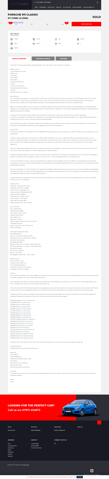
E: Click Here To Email (36, 447)
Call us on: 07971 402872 (24, 410)
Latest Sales (51, 7)
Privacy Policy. (25, 464)
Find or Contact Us (88, 7)
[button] (99, 422)
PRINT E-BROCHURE (86, 24)
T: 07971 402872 (35, 443)
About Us (58, 7)
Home (36, 7)
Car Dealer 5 (97, 474)
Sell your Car (67, 7)
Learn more (72, 477)
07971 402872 (39, 2)
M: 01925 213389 (35, 445)
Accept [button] (80, 477)
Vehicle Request (77, 7)
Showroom (42, 7)
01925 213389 (47, 2)
